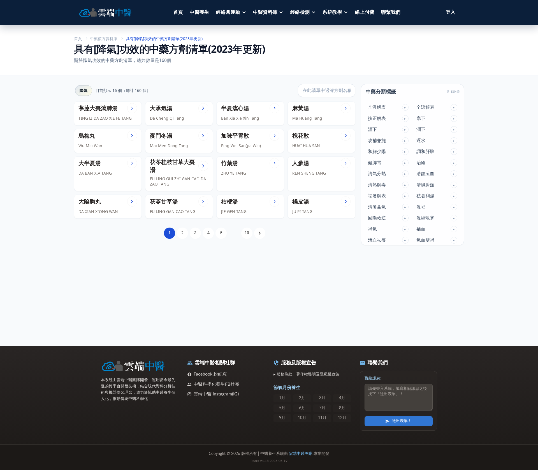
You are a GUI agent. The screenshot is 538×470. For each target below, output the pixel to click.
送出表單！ (402, 421)
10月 (302, 418)
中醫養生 (199, 12)
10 (247, 232)
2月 (302, 398)
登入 (450, 12)
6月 (302, 408)
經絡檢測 (300, 12)
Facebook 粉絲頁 (210, 374)
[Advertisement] (215, 289)
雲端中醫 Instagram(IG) (216, 394)
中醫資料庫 (265, 12)
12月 (342, 418)
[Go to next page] (259, 233)
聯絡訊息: (373, 378)
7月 (322, 408)
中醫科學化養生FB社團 (216, 384)
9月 (282, 418)
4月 (342, 398)
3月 (322, 398)
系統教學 (332, 12)
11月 (322, 418)
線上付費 (365, 12)
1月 (282, 398)
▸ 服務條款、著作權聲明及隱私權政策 (306, 374)
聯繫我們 (391, 12)
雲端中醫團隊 (300, 454)
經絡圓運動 (228, 12)
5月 (282, 408)
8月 (342, 408)
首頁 (178, 12)
